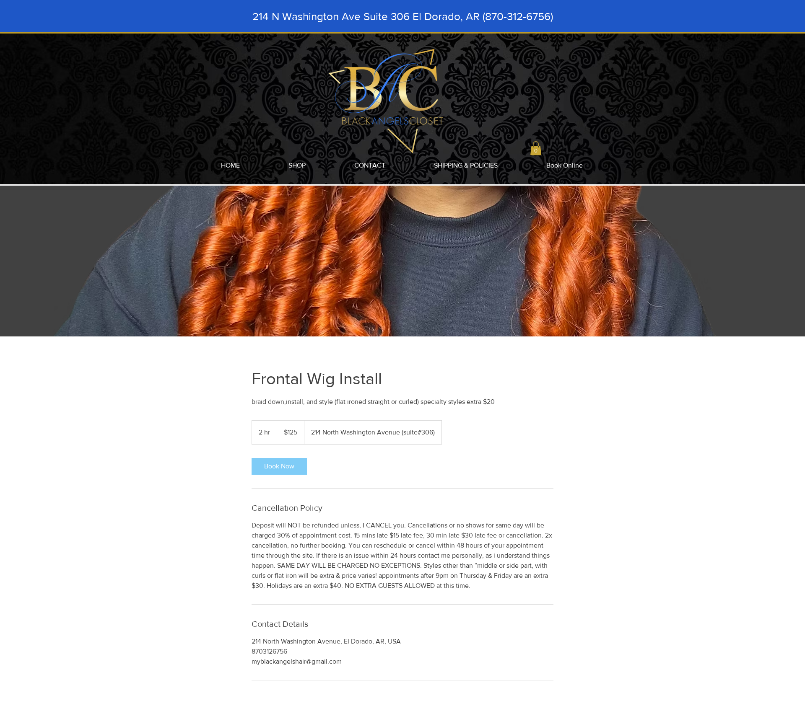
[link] (279, 466)
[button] (536, 148)
